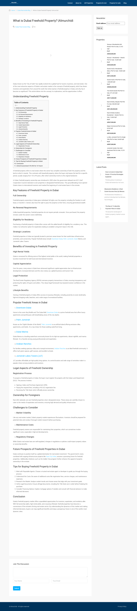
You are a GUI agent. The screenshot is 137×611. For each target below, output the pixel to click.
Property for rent (101, 3)
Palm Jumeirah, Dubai (70, 239)
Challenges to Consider (23, 150)
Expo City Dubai (51, 456)
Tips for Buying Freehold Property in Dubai (29, 161)
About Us (78, 3)
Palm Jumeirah (22, 135)
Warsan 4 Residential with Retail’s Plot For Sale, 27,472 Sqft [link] (115, 47)
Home (13, 10)
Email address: (101, 23)
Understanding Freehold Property (26, 108)
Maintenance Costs (24, 154)
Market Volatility (23, 152)
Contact (70, 3)
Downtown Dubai (23, 133)
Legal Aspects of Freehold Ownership (27, 144)
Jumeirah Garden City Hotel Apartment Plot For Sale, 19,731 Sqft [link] (116, 150)
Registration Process (24, 146)
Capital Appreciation (24, 125)
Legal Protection (23, 127)
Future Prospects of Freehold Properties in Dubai (31, 159)
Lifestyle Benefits (23, 129)
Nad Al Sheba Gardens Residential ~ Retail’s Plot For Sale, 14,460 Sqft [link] (115, 115)
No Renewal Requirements (26, 114)
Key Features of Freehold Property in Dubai (29, 110)
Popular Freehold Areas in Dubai (26, 131)
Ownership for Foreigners (24, 148)
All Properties (88, 3)
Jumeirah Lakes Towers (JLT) (26, 141)
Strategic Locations (24, 118)
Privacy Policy (122, 606)
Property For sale (115, 3)
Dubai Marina (22, 137)
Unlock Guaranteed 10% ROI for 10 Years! (29, 166)
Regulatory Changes (24, 157)
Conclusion (20, 163)
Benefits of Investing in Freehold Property (29, 120)
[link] (100, 174)
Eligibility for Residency (25, 116)
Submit (16, 588)
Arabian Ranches (23, 139)
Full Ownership (22, 112)
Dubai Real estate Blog (23, 10)
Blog (125, 3)
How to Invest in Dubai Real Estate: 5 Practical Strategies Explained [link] (114, 174)
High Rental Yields (23, 123)
